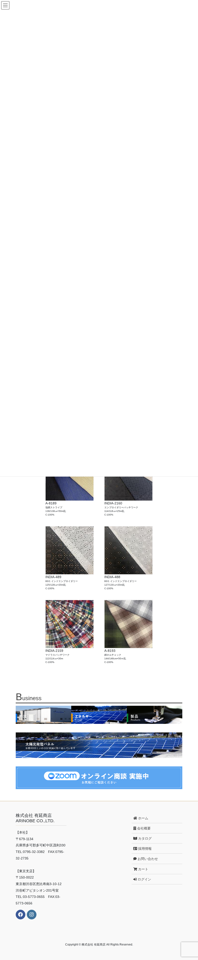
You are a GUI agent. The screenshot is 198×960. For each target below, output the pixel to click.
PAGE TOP (188, 927)
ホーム (142, 818)
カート (142, 869)
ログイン (144, 879)
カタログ (144, 838)
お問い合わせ (147, 859)
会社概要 (143, 828)
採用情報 (144, 849)
